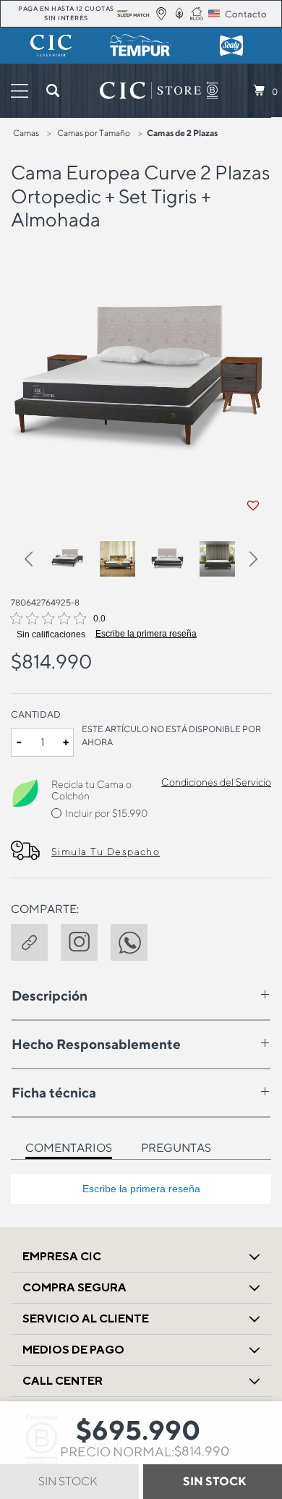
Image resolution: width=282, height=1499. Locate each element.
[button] (36, 561)
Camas (26, 132)
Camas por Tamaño (93, 132)
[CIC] (51, 45)
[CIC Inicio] (150, 90)
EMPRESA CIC (61, 1256)
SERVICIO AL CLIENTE (85, 1318)
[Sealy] (231, 45)
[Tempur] (141, 45)
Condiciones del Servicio (216, 782)
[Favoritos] (253, 505)
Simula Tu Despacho (105, 851)
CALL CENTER (62, 1381)
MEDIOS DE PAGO (73, 1349)
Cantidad (36, 714)
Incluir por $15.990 (106, 813)
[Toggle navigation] (19, 90)
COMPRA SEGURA (74, 1287)
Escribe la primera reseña (146, 634)
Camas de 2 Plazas (182, 132)
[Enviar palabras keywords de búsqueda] (52, 90)
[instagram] (86, 940)
